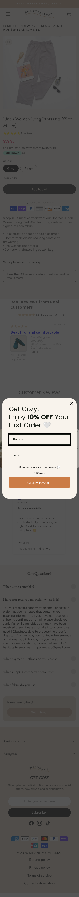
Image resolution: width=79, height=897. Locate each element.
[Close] (72, 403)
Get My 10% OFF (39, 482)
